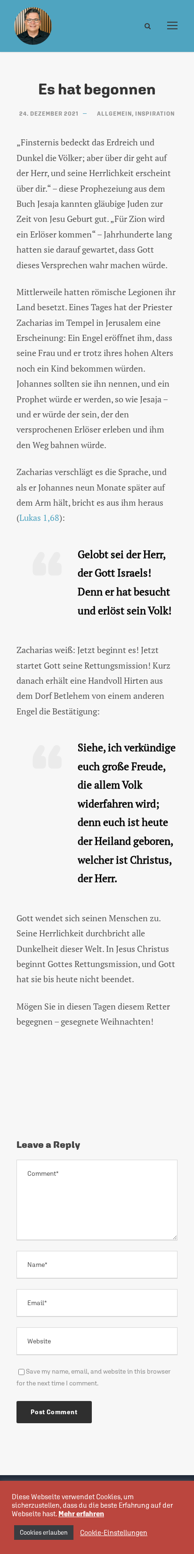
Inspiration (155, 113)
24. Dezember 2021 (49, 113)
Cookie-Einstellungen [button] (113, 1533)
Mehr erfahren (81, 1514)
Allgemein (114, 113)
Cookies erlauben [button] (44, 1532)
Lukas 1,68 (39, 517)
